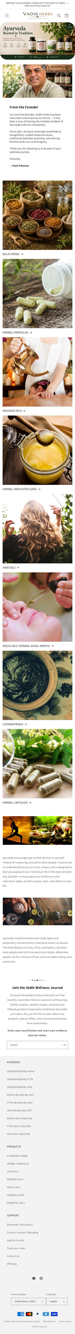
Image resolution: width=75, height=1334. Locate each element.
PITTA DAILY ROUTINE (19, 1126)
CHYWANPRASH (13, 724)
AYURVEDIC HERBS (17, 1155)
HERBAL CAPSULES (15, 802)
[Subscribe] (64, 1045)
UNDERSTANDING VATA (19, 1087)
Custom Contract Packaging (22, 1232)
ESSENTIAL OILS (16, 1202)
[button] (7, 15)
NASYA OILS (13, 1187)
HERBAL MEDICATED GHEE (20, 489)
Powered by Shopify (31, 1321)
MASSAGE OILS (12, 411)
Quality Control (15, 1240)
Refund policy (49, 1321)
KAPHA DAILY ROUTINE (19, 1118)
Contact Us (13, 1256)
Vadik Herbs (15, 1321)
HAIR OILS (9, 567)
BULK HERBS (11, 254)
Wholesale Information (20, 1224)
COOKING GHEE (15, 1195)
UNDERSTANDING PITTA (20, 1079)
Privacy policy (65, 1321)
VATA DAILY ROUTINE (18, 1134)
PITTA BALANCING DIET (20, 1102)
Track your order (16, 1248)
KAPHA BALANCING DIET (20, 1094)
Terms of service (39, 1326)
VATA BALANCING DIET (19, 1110)
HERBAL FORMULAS (15, 332)
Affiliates (12, 1263)
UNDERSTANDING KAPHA (21, 1071)
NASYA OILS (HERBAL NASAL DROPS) (26, 646)
